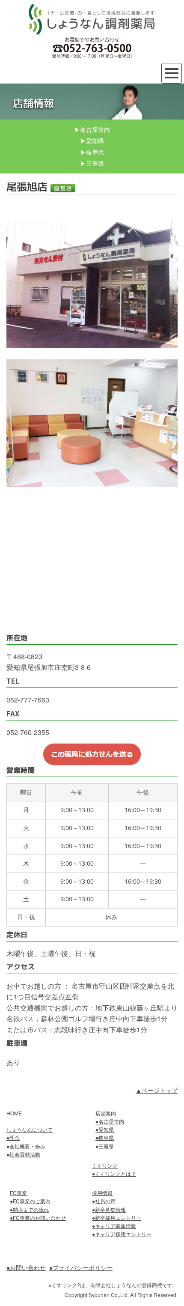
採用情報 (102, 1192)
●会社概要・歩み (25, 1146)
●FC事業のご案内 (30, 1200)
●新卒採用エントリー (116, 1217)
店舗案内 (105, 1113)
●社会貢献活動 (23, 1154)
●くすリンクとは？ (114, 1173)
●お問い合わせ (26, 1267)
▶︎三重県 (92, 163)
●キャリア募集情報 (114, 1225)
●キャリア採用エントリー (121, 1233)
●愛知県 (104, 1129)
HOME (14, 1113)
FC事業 (18, 1192)
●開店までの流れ (29, 1209)
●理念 (13, 1137)
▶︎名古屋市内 (92, 129)
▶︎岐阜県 (92, 152)
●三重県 (104, 1146)
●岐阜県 (104, 1137)
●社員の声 (104, 1200)
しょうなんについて (29, 1129)
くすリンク (105, 1165)
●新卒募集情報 (109, 1209)
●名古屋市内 (109, 1121)
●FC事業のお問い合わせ (38, 1217)
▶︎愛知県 (92, 140)
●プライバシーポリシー (81, 1267)
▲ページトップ (157, 1090)
